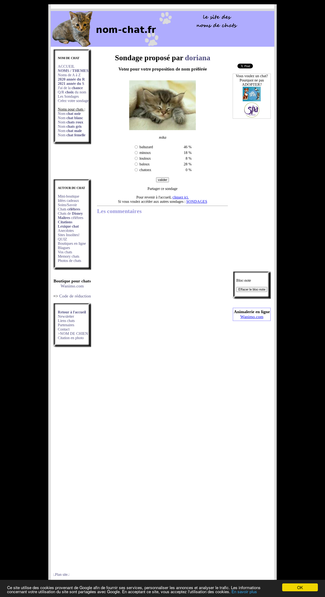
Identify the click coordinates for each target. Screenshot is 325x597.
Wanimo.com (72, 286)
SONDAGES (196, 201)
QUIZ (62, 239)
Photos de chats (69, 261)
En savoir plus (244, 591)
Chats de (70, 213)
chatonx (145, 170)
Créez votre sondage (73, 101)
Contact (63, 329)
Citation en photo (71, 338)
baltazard (146, 147)
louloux (145, 158)
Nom (69, 114)
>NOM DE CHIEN (73, 334)
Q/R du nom (72, 92)
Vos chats (65, 252)
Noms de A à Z (69, 75)
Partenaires (66, 325)
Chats (69, 209)
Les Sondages (68, 96)
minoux (145, 153)
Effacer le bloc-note (251, 289)
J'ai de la (70, 88)
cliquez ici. (180, 197)
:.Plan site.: (61, 574)
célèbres (70, 218)
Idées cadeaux (68, 201)
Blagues (64, 248)
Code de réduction (75, 296)
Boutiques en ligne (72, 243)
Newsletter (66, 316)
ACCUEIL (66, 66)
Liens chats (66, 321)
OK (300, 587)
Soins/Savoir (67, 205)
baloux (144, 164)
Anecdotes (66, 231)
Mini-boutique (68, 196)
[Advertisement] (72, 163)
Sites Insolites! (68, 235)
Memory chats (68, 256)
